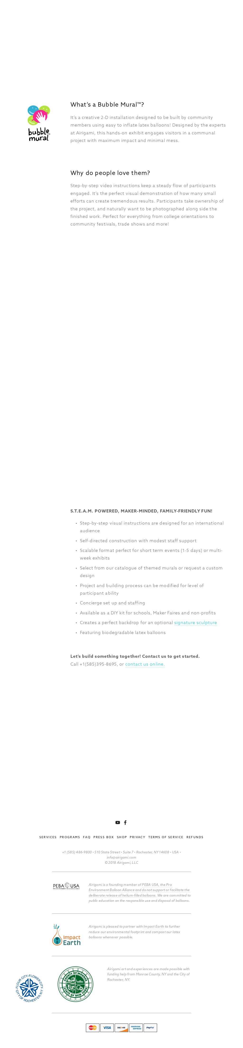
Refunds (195, 837)
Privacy (137, 837)
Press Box (103, 837)
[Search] (17, 12)
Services (48, 837)
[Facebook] (125, 822)
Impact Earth (154, 926)
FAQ (87, 837)
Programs (70, 837)
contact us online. (145, 664)
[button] (90, 272)
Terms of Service (165, 837)
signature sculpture (195, 622)
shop (122, 837)
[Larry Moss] (117, 822)
